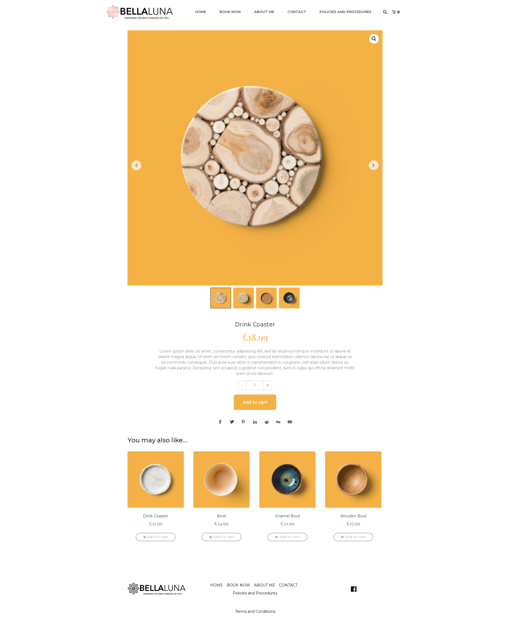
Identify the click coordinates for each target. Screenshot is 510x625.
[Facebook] (353, 589)
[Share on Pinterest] (243, 421)
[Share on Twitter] (231, 421)
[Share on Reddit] (266, 421)
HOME (200, 12)
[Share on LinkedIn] (255, 421)
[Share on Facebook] (220, 421)
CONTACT (296, 12)
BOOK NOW (230, 12)
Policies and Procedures (346, 12)
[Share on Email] (289, 421)
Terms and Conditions (255, 611)
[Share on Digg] (278, 421)
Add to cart (255, 402)
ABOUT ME (264, 12)
